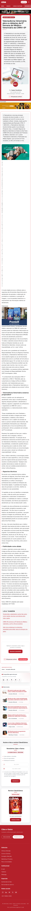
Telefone (3, 871)
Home (3, 669)
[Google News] (16, 892)
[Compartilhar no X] (11, 679)
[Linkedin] (6, 892)
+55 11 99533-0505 (6, 896)
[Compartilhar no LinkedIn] (7, 679)
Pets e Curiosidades (6, 861)
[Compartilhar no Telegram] (15, 679)
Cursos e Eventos (5, 853)
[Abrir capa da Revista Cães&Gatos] (15, 805)
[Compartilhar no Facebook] (19, 679)
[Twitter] (12, 892)
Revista (8, 6)
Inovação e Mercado (8, 17)
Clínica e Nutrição (5, 851)
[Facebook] (9, 892)
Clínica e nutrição (17, 6)
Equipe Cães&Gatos (16, 90)
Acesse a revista (16, 819)
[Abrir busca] (29, 2)
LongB (22, 907)
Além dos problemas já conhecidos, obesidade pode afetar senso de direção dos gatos (15, 629)
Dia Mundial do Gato (6, 882)
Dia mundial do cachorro (7, 884)
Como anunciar (6, 836)
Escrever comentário (15, 651)
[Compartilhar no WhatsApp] (3, 679)
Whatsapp (3, 874)
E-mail (3, 869)
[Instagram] (2, 892)
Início (2, 6)
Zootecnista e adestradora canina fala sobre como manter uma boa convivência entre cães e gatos (15, 616)
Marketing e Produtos (6, 859)
